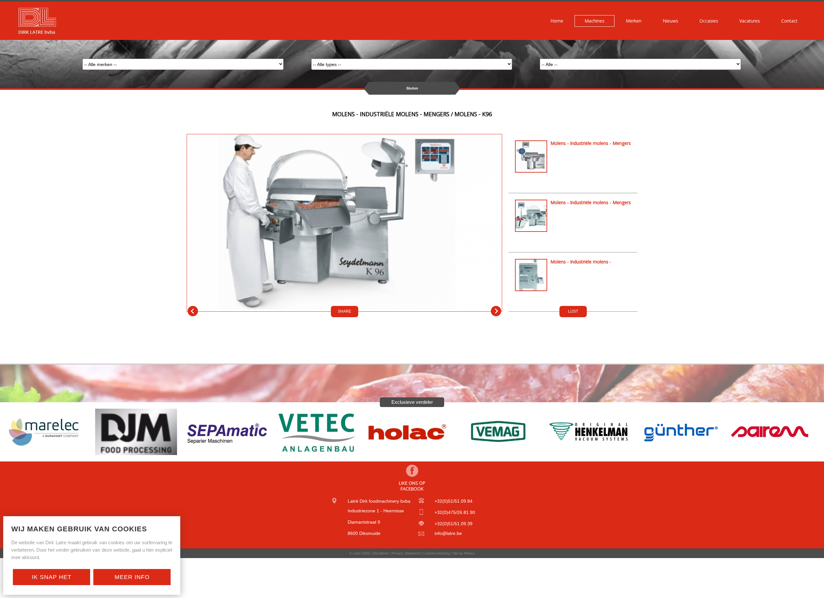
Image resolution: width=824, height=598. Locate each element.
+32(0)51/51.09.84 (454, 501)
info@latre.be (448, 533)
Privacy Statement (406, 553)
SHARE (344, 311)
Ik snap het (51, 577)
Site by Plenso (464, 553)
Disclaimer (380, 553)
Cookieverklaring (436, 553)
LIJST (573, 311)
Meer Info (132, 577)
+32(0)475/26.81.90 (455, 512)
